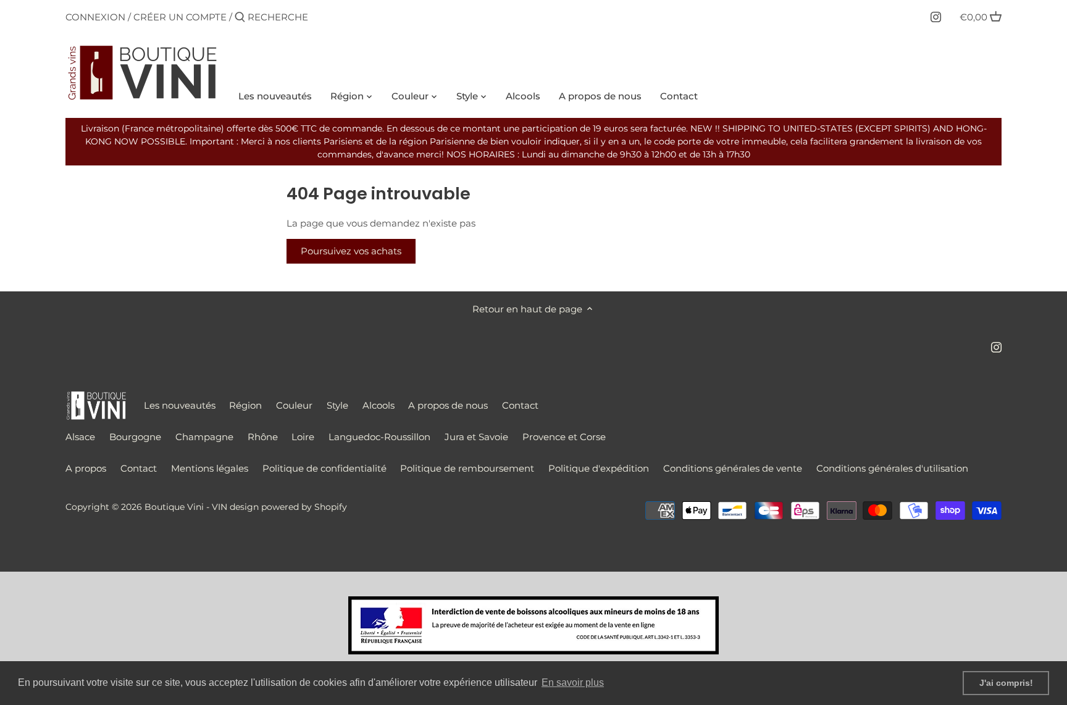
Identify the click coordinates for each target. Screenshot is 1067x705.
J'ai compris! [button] (1006, 683)
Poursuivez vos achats (351, 251)
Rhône (263, 437)
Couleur (294, 405)
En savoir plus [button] (573, 682)
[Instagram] (936, 16)
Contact (520, 405)
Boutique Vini (174, 507)
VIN (219, 507)
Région (245, 405)
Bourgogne (135, 437)
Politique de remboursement (467, 468)
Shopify (330, 507)
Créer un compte (180, 17)
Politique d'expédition (598, 468)
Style (337, 405)
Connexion (95, 17)
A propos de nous (448, 405)
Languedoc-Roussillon (379, 437)
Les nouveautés (179, 405)
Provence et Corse (564, 437)
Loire (302, 437)
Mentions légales (209, 468)
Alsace (80, 437)
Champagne (204, 437)
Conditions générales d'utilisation (892, 468)
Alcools (378, 405)
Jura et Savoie (476, 437)
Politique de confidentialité (324, 468)
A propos (85, 468)
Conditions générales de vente (732, 468)
